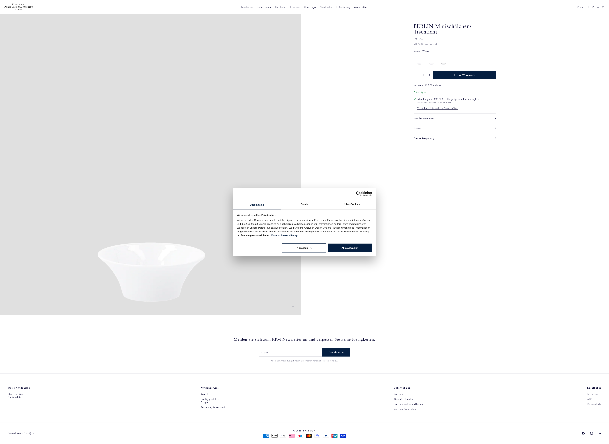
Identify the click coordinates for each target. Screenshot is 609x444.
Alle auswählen (349, 248)
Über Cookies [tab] (352, 204)
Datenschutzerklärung (284, 235)
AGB (589, 399)
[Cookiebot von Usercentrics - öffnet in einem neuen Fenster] (358, 193)
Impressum (593, 394)
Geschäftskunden (404, 399)
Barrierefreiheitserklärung (409, 404)
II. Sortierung (343, 7)
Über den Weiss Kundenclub (17, 395)
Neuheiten (247, 7)
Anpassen (302, 248)
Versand (433, 43)
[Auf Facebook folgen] (583, 433)
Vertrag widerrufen (405, 409)
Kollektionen (264, 7)
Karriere (398, 394)
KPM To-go (310, 7)
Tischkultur (281, 7)
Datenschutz (594, 404)
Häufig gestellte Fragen (210, 400)
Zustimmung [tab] (257, 204)
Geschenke (326, 7)
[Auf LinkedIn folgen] (599, 433)
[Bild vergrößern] (293, 306)
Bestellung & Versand (213, 407)
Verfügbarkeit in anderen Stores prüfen (437, 108)
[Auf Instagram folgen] (591, 433)
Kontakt (581, 7)
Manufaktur (360, 7)
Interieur (295, 7)
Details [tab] (304, 204)
